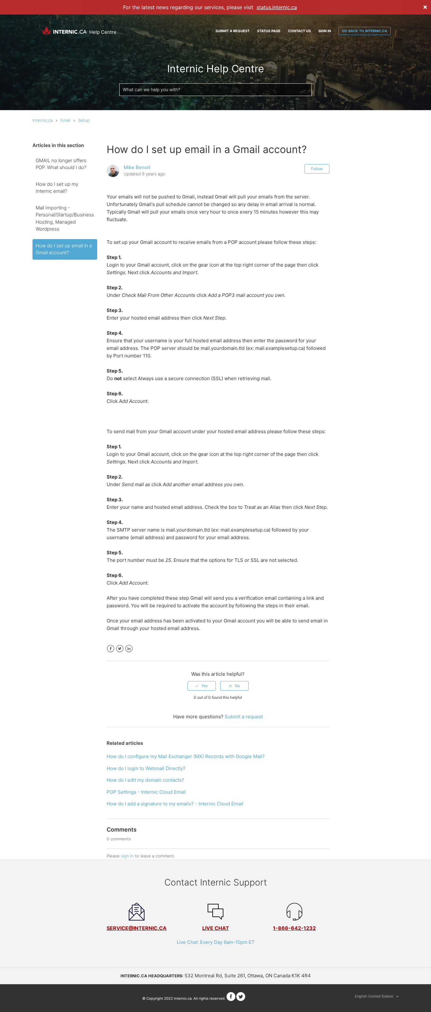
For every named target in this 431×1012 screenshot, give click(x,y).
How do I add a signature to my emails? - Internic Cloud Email (175, 804)
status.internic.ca (277, 7)
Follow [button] (317, 168)
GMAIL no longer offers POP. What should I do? (61, 164)
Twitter (120, 649)
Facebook (111, 649)
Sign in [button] (324, 31)
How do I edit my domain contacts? (145, 780)
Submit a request (233, 31)
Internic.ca (42, 120)
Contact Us (299, 31)
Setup (84, 120)
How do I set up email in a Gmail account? (64, 249)
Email (65, 120)
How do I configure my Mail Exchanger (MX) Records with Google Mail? (186, 756)
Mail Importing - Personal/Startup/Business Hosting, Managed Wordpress (65, 218)
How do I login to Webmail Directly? (146, 768)
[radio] (201, 686)
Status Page (268, 31)
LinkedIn (129, 649)
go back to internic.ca (364, 31)
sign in (127, 855)
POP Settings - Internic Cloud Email (146, 792)
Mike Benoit (137, 167)
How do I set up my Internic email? (57, 187)
